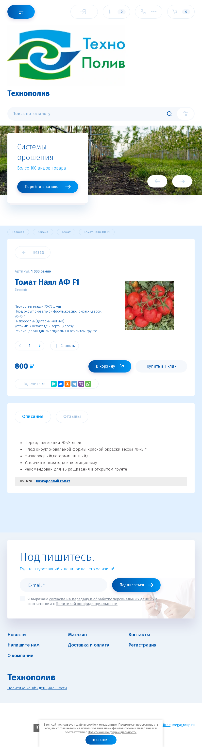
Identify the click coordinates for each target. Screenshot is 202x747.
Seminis (21, 289)
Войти (84, 12)
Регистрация (142, 645)
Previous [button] (157, 181)
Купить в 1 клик (161, 366)
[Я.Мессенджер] (54, 384)
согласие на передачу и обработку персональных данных (101, 599)
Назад (38, 252)
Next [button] (182, 181)
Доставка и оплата (88, 645)
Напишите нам (23, 645)
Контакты (139, 634)
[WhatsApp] (88, 384)
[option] (101, 170)
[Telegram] (74, 384)
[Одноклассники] (67, 384)
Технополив (28, 93)
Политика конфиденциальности (37, 688)
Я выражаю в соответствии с (92, 601)
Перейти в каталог (42, 186)
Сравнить (68, 346)
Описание (33, 416)
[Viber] (81, 384)
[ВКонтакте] (61, 384)
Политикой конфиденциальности (112, 732)
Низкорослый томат (53, 481)
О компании (20, 655)
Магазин (77, 634)
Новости (16, 634)
